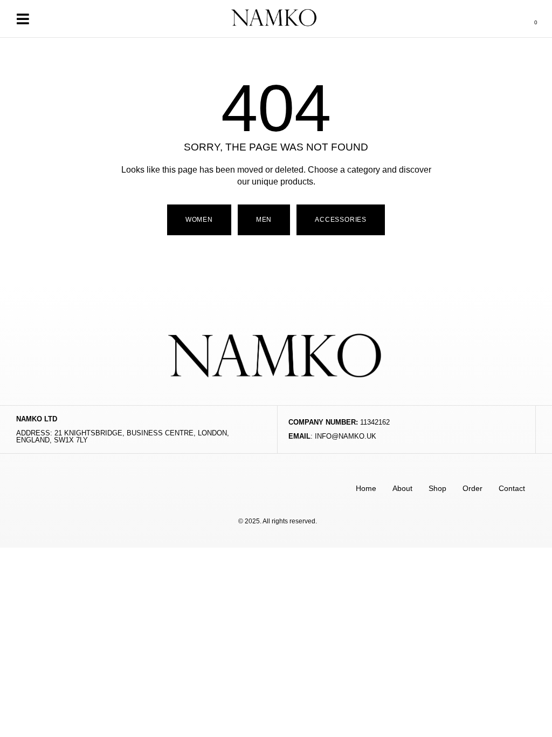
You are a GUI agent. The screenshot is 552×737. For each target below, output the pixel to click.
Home (366, 488)
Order (472, 488)
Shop (437, 488)
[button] (22, 18)
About (402, 488)
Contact (512, 488)
